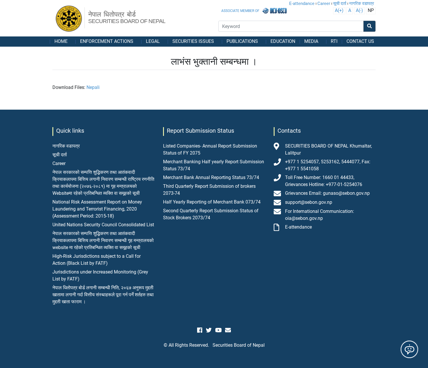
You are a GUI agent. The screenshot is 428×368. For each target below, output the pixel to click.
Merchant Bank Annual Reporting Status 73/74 (211, 177)
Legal (153, 41)
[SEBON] (69, 19)
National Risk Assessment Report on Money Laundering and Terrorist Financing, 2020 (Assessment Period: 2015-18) (97, 209)
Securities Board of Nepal (239, 345)
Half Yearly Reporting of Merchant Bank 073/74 (212, 202)
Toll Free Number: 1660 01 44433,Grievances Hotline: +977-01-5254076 (323, 181)
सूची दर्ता (339, 3)
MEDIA (311, 41)
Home (61, 41)
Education (282, 41)
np (371, 10)
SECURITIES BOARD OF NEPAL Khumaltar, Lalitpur (328, 149)
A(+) (339, 10)
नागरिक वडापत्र (361, 3)
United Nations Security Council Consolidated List (103, 224)
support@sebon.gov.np (308, 202)
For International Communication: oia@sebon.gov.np (319, 214)
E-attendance (301, 3)
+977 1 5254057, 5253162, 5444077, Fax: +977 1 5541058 (327, 165)
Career (323, 3)
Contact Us (360, 41)
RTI (334, 41)
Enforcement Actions (106, 41)
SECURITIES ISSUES (193, 41)
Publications (242, 41)
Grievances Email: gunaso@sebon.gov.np (327, 193)
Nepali (93, 87)
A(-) (359, 10)
